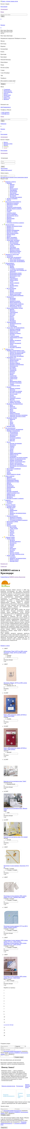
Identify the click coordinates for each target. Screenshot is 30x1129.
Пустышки (13, 367)
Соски (8, 471)
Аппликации (13, 346)
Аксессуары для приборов (17, 356)
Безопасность (10, 296)
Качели (12, 316)
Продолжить (4, 1127)
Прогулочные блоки (12, 238)
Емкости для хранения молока (18, 458)
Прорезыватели (14, 366)
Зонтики (12, 245)
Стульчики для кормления (16, 268)
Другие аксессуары (15, 252)
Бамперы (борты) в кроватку (14, 208)
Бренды (6, 142)
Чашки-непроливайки (15, 453)
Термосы (12, 446)
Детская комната (9, 263)
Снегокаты (13, 557)
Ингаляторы (13, 368)
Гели (11, 420)
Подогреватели (14, 432)
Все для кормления (10, 428)
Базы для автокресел (15, 258)
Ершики (12, 467)
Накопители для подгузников (17, 352)
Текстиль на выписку (12, 516)
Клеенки (9, 221)
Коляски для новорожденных (14, 226)
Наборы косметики (15, 413)
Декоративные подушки (16, 337)
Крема (11, 410)
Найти (2, 16)
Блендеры (12, 439)
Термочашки (13, 456)
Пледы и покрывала (12, 214)
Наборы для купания (15, 402)
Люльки (9, 236)
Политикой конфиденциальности (12, 1051)
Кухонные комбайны (15, 437)
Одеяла (9, 211)
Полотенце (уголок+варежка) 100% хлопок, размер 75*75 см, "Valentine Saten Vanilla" (15, 896)
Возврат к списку (5, 645)
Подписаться (19, 1086)
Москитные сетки (14, 248)
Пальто (12, 509)
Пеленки (9, 220)
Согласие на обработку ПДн (20, 1095)
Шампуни (12, 406)
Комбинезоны (13, 510)
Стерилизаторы (14, 433)
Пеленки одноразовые (16, 382)
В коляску (9, 503)
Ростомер (12, 334)
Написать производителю (8, 1086)
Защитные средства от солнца (18, 416)
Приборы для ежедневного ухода (15, 350)
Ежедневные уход (11, 357)
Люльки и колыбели (12, 198)
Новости (6, 93)
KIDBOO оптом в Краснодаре (17, 577)
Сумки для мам (14, 528)
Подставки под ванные (16, 391)
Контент (6, 145)
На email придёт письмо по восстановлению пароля (14, 177)
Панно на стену (14, 332)
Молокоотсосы (14, 435)
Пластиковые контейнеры (16, 295)
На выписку (10, 501)
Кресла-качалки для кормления (15, 429)
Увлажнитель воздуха (15, 323)
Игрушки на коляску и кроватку (15, 498)
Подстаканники (14, 243)
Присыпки (12, 412)
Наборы (9, 473)
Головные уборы (11, 506)
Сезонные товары (10, 537)
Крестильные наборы (12, 521)
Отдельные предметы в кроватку (15, 222)
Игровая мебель (14, 285)
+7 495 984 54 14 (5, 114)
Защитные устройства (15, 305)
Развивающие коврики (13, 480)
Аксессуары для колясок (13, 240)
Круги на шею (13, 394)
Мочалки (12, 399)
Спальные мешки (11, 213)
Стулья (11, 284)
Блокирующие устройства (17, 304)
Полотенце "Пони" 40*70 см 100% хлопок (15, 652)
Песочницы (13, 548)
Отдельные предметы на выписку (19, 520)
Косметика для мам (12, 417)
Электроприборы (11, 322)
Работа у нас (7, 97)
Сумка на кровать (14, 336)
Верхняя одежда (11, 507)
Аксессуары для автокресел (14, 257)
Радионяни (13, 299)
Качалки (12, 318)
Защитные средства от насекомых (19, 415)
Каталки (12, 319)
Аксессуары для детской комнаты (15, 327)
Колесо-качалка (14, 188)
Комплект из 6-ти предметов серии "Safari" (15, 781)
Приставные (13, 193)
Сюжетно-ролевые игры (13, 492)
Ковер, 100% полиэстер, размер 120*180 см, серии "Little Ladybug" (15, 748)
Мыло (11, 405)
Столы (11, 281)
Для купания (13, 408)
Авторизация (4, 9)
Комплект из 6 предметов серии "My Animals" (16, 837)
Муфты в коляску (14, 241)
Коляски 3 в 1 (10, 229)
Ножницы (12, 371)
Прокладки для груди (15, 359)
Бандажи (12, 535)
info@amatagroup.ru (6, 107)
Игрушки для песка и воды (17, 554)
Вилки (11, 450)
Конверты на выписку (16, 517)
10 (12, 1024)
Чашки (11, 451)
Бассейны (12, 550)
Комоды (9, 200)
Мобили (9, 483)
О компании (7, 89)
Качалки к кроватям (15, 329)
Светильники (13, 326)
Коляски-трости (11, 234)
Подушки (9, 210)
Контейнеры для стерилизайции (18, 466)
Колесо (12, 187)
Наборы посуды (14, 454)
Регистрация (4, 6)
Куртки (12, 514)
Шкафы (12, 266)
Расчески (12, 373)
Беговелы (12, 540)
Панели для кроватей (15, 343)
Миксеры (12, 440)
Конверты (8, 500)
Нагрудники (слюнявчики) (14, 468)
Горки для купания (15, 401)
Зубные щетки (13, 377)
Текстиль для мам (11, 525)
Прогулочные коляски (12, 233)
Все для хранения (11, 288)
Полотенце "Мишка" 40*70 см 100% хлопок (15, 682)
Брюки (11, 511)
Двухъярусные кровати (16, 197)
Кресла (12, 287)
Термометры (13, 370)
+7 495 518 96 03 (5, 112)
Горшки (12, 384)
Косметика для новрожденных (15, 403)
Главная (3, 577)
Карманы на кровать (15, 333)
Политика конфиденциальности (8, 1095)
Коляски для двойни (12, 231)
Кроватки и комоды (10, 181)
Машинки (9, 477)
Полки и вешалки (14, 282)
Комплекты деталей (15, 330)
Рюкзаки (12, 532)
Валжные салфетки (15, 363)
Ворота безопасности (15, 302)
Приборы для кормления (13, 430)
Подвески (9, 484)
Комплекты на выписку (16, 518)
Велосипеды (13, 543)
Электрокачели (14, 278)
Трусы (11, 534)
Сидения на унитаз (15, 385)
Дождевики (13, 247)
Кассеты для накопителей (16, 353)
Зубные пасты (13, 378)
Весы (11, 380)
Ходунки (12, 315)
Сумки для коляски (15, 244)
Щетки (11, 374)
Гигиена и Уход (9, 349)
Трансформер (13, 190)
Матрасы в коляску (15, 250)
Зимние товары (11, 555)
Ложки (11, 449)
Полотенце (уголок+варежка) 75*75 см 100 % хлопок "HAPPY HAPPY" (16, 926)
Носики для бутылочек (16, 463)
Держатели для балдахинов (14, 207)
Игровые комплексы (15, 541)
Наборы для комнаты (15, 340)
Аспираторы (13, 375)
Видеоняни (13, 298)
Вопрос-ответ (7, 95)
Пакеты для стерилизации (17, 464)
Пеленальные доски (15, 275)
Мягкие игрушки (11, 478)
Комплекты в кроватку (13, 203)
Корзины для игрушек (15, 292)
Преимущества (8, 90)
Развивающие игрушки (13, 481)
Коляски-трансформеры (13, 230)
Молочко (12, 424)
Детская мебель (11, 264)
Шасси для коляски (12, 237)
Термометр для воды (15, 398)
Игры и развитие (9, 476)
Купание (9, 387)
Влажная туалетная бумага (17, 364)
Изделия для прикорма (16, 443)
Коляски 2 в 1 (10, 227)
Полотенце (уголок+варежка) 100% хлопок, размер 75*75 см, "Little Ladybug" (15, 943)
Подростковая (13, 191)
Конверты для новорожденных (18, 513)
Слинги (12, 531)
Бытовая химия (11, 426)
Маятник (12, 184)
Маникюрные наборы (15, 381)
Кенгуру (12, 530)
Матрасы (9, 217)
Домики (12, 545)
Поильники (13, 444)
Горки (11, 547)
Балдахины (10, 206)
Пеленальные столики (16, 273)
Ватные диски (13, 361)
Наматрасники (10, 218)
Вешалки (12, 341)
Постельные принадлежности (13, 201)
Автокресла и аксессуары (12, 254)
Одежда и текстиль (10, 504)
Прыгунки (12, 313)
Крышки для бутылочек (16, 460)
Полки (11, 344)
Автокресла (10, 255)
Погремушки (10, 485)
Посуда (9, 442)
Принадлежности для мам (13, 474)
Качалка (12, 186)
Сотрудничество (8, 92)
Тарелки (12, 447)
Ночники (12, 325)
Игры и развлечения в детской (15, 308)
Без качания (13, 195)
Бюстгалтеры (13, 527)
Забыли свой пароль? (6, 170)
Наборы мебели (14, 280)
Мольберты (13, 320)
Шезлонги (12, 277)
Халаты (12, 395)
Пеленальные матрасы (16, 274)
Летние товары (11, 538)
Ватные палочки (14, 360)
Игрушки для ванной (15, 392)
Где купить (6, 96)
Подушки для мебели (15, 347)
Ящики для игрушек (15, 294)
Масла (11, 409)
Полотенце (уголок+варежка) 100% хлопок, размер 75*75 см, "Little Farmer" (15, 977)
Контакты (6, 99)
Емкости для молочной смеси (17, 461)
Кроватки (9, 183)
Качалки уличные (14, 552)
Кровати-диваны (14, 194)
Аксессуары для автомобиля (17, 261)
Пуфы (11, 339)
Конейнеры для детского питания (18, 457)
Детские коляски (9, 224)
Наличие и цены (8, 143)
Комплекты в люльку (12, 204)
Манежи (12, 267)
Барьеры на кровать (15, 301)
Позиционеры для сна (12, 215)
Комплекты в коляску (15, 251)
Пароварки (13, 436)
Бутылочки (10, 470)
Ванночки (12, 389)
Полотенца (13, 396)
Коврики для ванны (15, 388)
